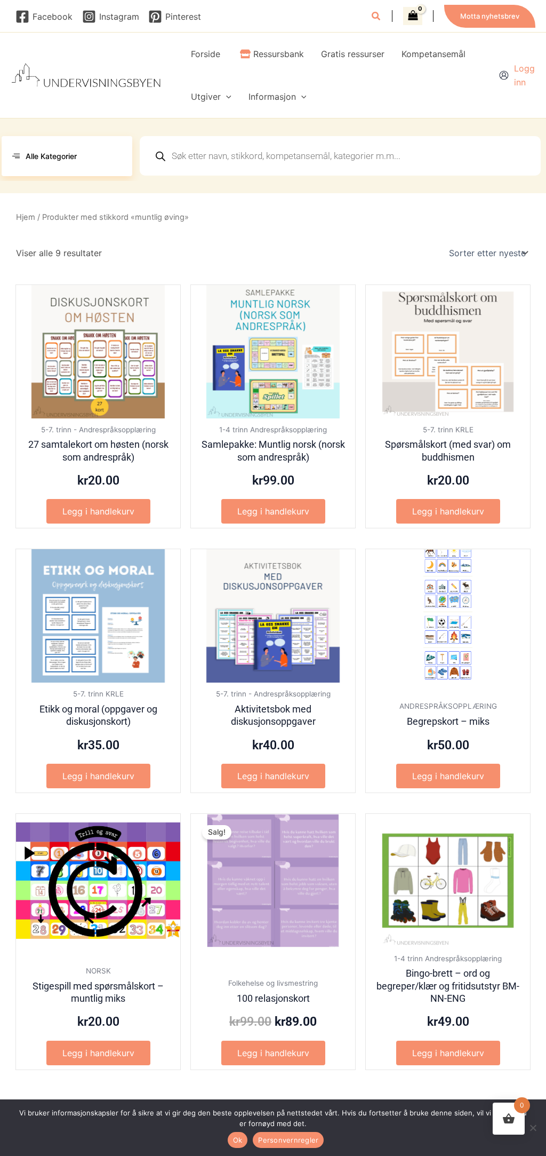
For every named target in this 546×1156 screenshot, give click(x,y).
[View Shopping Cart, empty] (412, 16)
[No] (532, 1127)
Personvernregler (288, 1140)
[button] (376, 17)
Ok (238, 1140)
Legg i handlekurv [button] (98, 511)
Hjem (25, 217)
